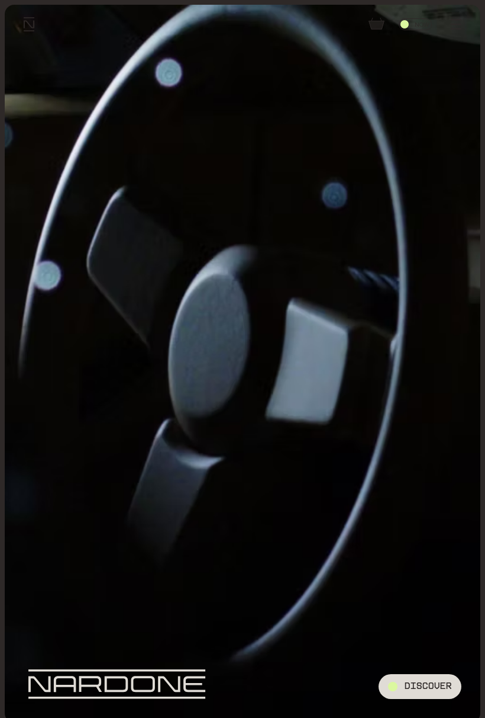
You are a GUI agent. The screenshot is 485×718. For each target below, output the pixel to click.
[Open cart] (376, 24)
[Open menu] (456, 24)
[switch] (415, 24)
